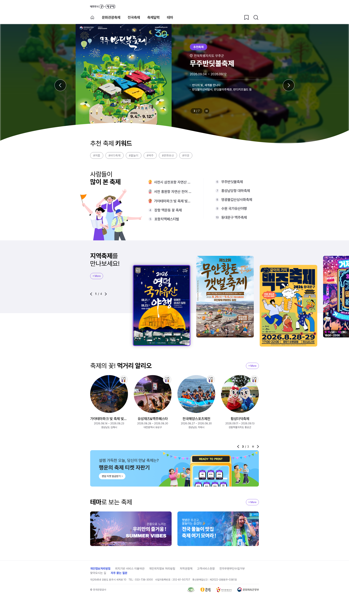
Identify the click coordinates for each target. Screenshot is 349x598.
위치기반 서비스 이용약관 (130, 568)
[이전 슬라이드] (60, 85)
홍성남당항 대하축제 (235, 191)
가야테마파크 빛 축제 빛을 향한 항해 (173, 201)
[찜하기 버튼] (246, 17)
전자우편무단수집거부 (232, 568)
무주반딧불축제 (232, 182)
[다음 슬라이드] (288, 85)
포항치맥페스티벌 (166, 219)
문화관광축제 (111, 17)
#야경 (185, 155)
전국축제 (134, 17)
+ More (97, 276)
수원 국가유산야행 (234, 208)
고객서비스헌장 (206, 568)
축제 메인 (92, 17)
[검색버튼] (256, 17)
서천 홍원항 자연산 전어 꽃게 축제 (173, 191)
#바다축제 (115, 155)
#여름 (96, 155)
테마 (170, 17)
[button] (91, 294)
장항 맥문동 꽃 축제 (168, 210)
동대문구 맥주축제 (234, 217)
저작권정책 (186, 568)
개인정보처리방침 (100, 568)
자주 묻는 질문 (119, 573)
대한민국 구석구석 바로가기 (102, 6)
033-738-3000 (144, 579)
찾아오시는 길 (98, 573)
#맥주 (150, 155)
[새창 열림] (191, 589)
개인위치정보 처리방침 (162, 568)
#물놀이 (133, 155)
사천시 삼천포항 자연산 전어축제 (173, 182)
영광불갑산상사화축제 (236, 199)
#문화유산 (168, 155)
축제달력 (153, 17)
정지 (206, 111)
